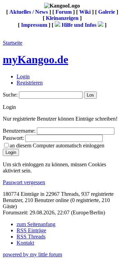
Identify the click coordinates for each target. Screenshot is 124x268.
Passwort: (13, 138)
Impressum (34, 25)
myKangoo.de (35, 59)
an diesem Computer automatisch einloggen (57, 145)
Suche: (10, 95)
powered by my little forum (32, 254)
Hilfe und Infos (79, 25)
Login (23, 76)
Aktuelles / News (28, 12)
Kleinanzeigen (62, 18)
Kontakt (25, 243)
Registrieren (30, 83)
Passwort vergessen (24, 182)
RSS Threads (31, 236)
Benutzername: (19, 131)
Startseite (12, 43)
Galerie (106, 12)
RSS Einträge (31, 230)
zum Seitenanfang (36, 224)
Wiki (85, 12)
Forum (63, 12)
